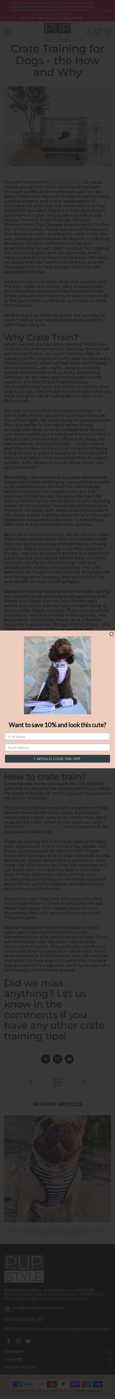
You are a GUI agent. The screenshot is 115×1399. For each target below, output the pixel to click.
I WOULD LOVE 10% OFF (57, 759)
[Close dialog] (111, 634)
